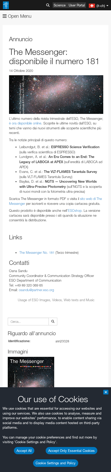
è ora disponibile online (25, 123)
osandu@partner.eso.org (36, 290)
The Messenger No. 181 (36, 252)
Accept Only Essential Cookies (71, 451)
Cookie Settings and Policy (56, 463)
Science (60, 5)
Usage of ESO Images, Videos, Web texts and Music (56, 300)
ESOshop (75, 210)
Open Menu (19, 16)
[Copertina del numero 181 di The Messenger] (56, 94)
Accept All (24, 451)
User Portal (77, 5)
